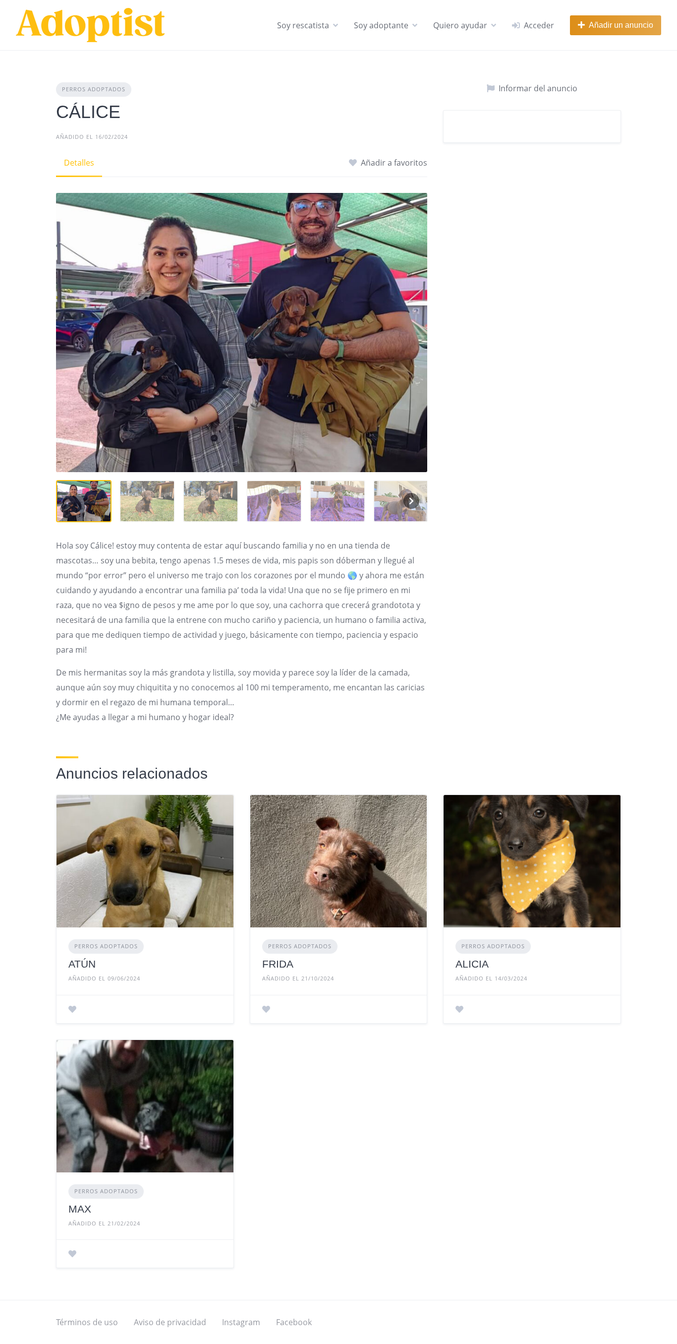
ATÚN (82, 964)
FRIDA (277, 964)
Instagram (241, 1322)
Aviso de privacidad (170, 1322)
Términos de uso (87, 1322)
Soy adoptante (381, 25)
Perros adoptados (93, 89)
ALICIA (472, 964)
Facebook (294, 1322)
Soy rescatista (303, 25)
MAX (79, 1209)
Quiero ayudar (460, 25)
